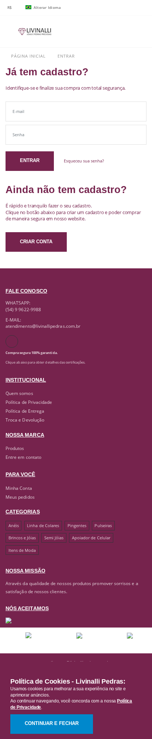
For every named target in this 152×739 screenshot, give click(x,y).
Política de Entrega (25, 411)
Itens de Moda (22, 550)
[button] (118, 33)
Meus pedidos (20, 497)
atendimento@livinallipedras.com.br (43, 326)
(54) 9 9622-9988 (23, 309)
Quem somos (19, 393)
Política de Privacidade (29, 402)
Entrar (29, 160)
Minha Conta (19, 488)
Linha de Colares (43, 525)
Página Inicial (28, 56)
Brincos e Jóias (22, 537)
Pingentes (77, 525)
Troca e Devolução (25, 420)
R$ (9, 7)
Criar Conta (36, 241)
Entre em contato (23, 457)
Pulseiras (103, 525)
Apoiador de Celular (91, 537)
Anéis (13, 525)
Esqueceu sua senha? (84, 161)
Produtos (15, 448)
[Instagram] (12, 341)
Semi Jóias (54, 537)
